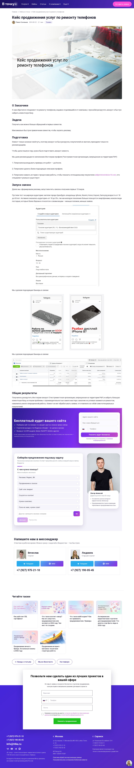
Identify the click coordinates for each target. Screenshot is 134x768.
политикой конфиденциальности (72, 715)
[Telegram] (15, 749)
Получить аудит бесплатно (99, 435)
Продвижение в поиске (28, 483)
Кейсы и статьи (25, 12)
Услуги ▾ (25, 4)
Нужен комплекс (25, 501)
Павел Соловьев (22, 22)
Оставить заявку (122, 4)
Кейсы (34, 4)
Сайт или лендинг (26, 489)
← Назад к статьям (23, 662)
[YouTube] (11, 749)
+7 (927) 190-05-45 (82, 570)
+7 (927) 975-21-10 (28, 570)
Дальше (22, 520)
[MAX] (19, 749)
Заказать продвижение (67, 721)
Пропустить (33, 520)
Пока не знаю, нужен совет (29, 507)
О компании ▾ (55, 4)
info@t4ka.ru (14, 744)
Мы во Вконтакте (45, 662)
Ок (77, 514)
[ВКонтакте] (8, 749)
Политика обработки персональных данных (67, 757)
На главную (64, 662)
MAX (53, 564)
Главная (14, 12)
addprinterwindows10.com (105, 175)
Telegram (29, 564)
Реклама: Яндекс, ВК (27, 477)
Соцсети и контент (26, 495)
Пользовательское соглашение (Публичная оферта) (70, 760)
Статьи (43, 4)
